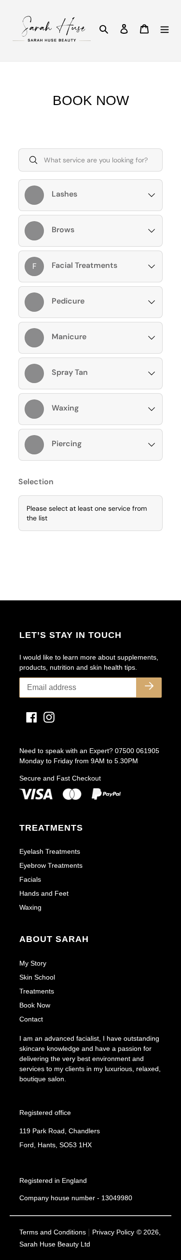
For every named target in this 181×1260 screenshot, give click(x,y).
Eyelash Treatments (49, 851)
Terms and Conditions (53, 1232)
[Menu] (164, 28)
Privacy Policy (113, 1232)
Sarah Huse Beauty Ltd (54, 1244)
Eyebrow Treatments (51, 865)
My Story (32, 963)
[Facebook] (28, 717)
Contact (31, 1019)
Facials (30, 879)
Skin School (37, 977)
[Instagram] (45, 717)
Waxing (30, 907)
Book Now (34, 1005)
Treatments (36, 991)
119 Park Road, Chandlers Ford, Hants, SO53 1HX (59, 1138)
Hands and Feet (44, 893)
